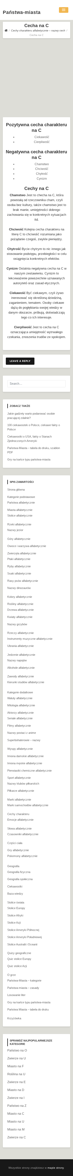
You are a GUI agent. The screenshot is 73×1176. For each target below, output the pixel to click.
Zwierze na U (16, 1058)
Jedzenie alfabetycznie (21, 654)
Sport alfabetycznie (19, 777)
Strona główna (16, 489)
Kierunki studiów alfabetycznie (25, 682)
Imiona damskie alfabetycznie (25, 756)
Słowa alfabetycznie (19, 828)
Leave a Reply (20, 360)
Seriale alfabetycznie (20, 718)
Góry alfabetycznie (18, 538)
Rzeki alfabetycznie (19, 524)
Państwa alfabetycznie (21, 502)
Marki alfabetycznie (19, 799)
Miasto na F (15, 1066)
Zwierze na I (16, 1098)
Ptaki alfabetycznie (18, 559)
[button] (63, 10)
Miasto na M (16, 1129)
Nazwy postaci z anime (21, 732)
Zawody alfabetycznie (20, 676)
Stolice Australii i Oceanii (22, 944)
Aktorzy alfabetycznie (20, 712)
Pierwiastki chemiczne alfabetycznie (29, 770)
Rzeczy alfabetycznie (20, 632)
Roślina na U (16, 1074)
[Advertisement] (36, 76)
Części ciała (14, 843)
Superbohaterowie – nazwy (23, 740)
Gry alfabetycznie (18, 850)
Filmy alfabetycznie (19, 725)
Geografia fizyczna (18, 872)
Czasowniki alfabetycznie (22, 834)
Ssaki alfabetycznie (19, 573)
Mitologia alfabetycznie (21, 705)
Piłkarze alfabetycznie (20, 790)
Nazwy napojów (17, 660)
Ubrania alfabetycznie (20, 645)
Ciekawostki (14, 886)
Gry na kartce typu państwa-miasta (28, 459)
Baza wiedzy (15, 893)
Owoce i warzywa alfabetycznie (26, 546)
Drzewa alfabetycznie (20, 609)
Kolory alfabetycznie (19, 596)
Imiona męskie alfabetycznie (24, 763)
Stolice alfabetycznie (19, 515)
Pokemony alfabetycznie (22, 856)
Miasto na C (15, 1113)
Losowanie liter (16, 995)
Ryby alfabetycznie (19, 566)
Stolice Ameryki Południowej (24, 937)
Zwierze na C (16, 1137)
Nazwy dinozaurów (19, 588)
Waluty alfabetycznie (19, 698)
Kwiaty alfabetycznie (19, 616)
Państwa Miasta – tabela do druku (28, 1009)
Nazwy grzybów (17, 624)
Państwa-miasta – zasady (23, 987)
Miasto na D (15, 1090)
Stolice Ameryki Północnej (23, 929)
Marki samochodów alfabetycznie (27, 805)
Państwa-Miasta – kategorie (24, 980)
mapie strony (56, 1167)
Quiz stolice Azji (17, 966)
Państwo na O (17, 1050)
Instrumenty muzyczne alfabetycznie (29, 638)
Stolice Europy (16, 908)
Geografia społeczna (20, 879)
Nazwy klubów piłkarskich (23, 783)
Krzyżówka (14, 1018)
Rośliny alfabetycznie (20, 603)
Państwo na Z (16, 1106)
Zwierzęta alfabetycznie (21, 553)
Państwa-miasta (22, 12)
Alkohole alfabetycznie (21, 667)
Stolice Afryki (15, 915)
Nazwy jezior (15, 530)
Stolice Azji (14, 922)
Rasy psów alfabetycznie (22, 580)
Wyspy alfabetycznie (20, 748)
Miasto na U (15, 1121)
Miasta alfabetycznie (19, 509)
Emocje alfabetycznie (20, 819)
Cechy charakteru (18, 814)
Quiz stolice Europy (19, 958)
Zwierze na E (16, 1082)
